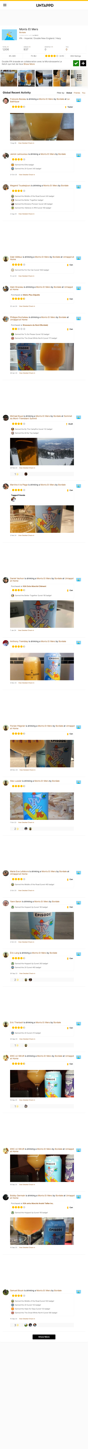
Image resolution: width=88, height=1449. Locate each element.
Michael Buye (16, 416)
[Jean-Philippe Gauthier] (26, 1325)
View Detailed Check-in (26, 143)
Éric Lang (14, 953)
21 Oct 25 (13, 175)
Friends (77, 93)
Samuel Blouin (17, 1290)
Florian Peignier (17, 726)
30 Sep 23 (13, 973)
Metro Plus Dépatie (31, 295)
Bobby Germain (17, 1195)
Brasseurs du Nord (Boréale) (35, 325)
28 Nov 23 (14, 770)
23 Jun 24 (13, 306)
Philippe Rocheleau (19, 317)
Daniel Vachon (17, 578)
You (83, 93)
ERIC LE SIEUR (17, 1056)
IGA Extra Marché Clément (34, 586)
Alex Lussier (16, 781)
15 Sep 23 (13, 1247)
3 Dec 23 (13, 683)
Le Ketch (35, 35)
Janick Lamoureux (19, 154)
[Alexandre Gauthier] (26, 1106)
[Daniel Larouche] (26, 979)
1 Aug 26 (13, 143)
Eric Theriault (16, 1022)
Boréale (22, 32)
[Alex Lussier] (30, 828)
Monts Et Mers (46, 99)
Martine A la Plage (19, 484)
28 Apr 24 (13, 373)
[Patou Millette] (34, 1325)
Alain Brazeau (16, 287)
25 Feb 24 (13, 468)
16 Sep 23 (13, 1100)
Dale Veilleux (16, 257)
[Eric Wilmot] (26, 828)
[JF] (26, 1045)
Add (83, 63)
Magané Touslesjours (20, 185)
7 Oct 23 (13, 822)
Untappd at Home (18, 319)
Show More (29, 64)
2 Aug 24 (13, 214)
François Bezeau (18, 99)
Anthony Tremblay (19, 641)
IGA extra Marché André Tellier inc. (38, 1203)
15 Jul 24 (13, 276)
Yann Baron (15, 901)
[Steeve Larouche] (30, 979)
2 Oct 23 (13, 942)
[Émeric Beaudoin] (30, 1325)
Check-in (76, 63)
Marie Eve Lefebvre (19, 871)
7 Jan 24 (13, 630)
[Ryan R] (26, 474)
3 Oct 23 (13, 890)
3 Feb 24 (13, 535)
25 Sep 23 (13, 1039)
